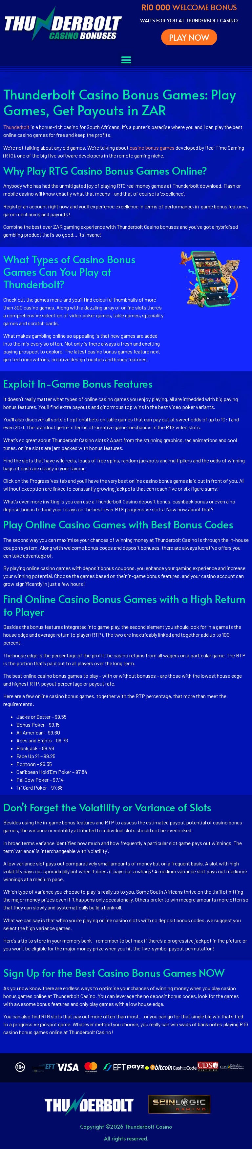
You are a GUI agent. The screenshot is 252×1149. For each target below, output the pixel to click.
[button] (126, 60)
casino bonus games (152, 147)
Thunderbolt (16, 127)
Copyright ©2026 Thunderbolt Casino (126, 1126)
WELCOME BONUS (189, 7)
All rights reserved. (126, 1138)
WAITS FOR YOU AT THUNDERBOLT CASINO (189, 20)
